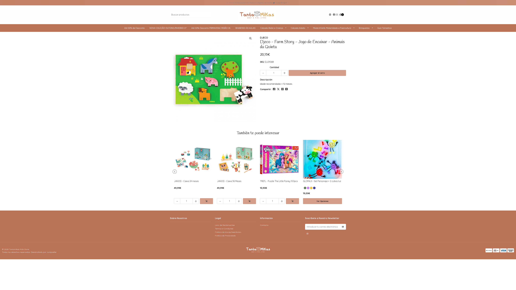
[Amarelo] (311, 188)
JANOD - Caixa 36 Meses (229, 181)
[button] (335, 15)
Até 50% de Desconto (134, 28)
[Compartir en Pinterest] (282, 89)
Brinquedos (364, 28)
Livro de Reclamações (225, 225)
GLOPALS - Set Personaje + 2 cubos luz (322, 181)
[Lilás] (308, 188)
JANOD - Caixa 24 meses (186, 181)
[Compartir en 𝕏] (278, 89)
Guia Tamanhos (384, 28)
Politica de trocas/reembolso (228, 232)
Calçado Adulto (298, 28)
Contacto (264, 225)
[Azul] (314, 188)
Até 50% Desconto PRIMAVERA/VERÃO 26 (210, 28)
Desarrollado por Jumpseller (43, 252)
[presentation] (175, 172)
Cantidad (274, 67)
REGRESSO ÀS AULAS (245, 28)
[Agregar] (206, 201)
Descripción (266, 79)
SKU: (262, 62)
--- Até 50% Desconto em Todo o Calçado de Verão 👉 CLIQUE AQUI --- (258, 2)
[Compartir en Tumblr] (286, 89)
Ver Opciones (322, 201)
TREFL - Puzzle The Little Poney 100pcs (279, 181)
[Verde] (305, 188)
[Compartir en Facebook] (274, 89)
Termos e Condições (224, 228)
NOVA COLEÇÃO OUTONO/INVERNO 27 (168, 28)
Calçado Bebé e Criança (271, 28)
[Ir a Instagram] (307, 234)
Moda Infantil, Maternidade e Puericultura (332, 28)
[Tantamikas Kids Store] (258, 14)
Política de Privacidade (225, 235)
